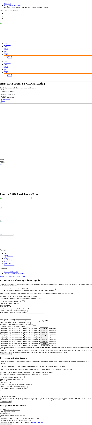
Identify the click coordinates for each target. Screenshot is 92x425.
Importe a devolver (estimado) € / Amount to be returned (16, 384)
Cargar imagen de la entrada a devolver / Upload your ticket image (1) (20, 328)
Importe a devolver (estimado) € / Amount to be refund (15, 309)
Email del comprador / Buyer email (10, 303)
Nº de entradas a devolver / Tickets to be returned (14, 388)
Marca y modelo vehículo (7, 415)
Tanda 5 (31, 418)
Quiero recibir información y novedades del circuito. (17, 420)
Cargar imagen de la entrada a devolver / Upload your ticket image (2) (20, 330)
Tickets (6, 49)
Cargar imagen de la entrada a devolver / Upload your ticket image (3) (20, 332)
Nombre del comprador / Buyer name (11, 301)
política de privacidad (37, 422)
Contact (6, 53)
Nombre (2, 409)
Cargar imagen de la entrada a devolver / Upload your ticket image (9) (20, 343)
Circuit (5, 46)
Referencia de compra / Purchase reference (12, 310)
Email (2, 411)
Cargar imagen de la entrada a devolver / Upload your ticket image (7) (20, 339)
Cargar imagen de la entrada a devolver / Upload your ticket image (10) (20, 345)
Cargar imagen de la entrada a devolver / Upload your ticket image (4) (20, 334)
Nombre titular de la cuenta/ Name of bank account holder (16, 324)
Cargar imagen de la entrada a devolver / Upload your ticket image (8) (20, 341)
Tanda (2, 417)
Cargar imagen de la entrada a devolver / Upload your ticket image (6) (20, 338)
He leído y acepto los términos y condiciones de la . (22, 422)
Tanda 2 (11, 418)
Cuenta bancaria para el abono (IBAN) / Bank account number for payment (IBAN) (24, 321)
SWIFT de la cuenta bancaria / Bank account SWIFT (15, 322)
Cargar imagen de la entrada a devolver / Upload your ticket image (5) (20, 336)
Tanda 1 (4, 418)
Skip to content (4, 1)
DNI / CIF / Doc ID (6, 307)
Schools (6, 48)
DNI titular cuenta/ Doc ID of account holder (13, 326)
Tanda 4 (24, 418)
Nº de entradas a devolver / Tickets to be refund (13, 312)
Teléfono (2, 413)
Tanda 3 (18, 418)
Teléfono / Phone (5, 305)
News (5, 51)
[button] (46, 159)
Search (2, 10)
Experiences (7, 45)
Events (5, 43)
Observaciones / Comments (8, 319)
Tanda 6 (38, 418)
